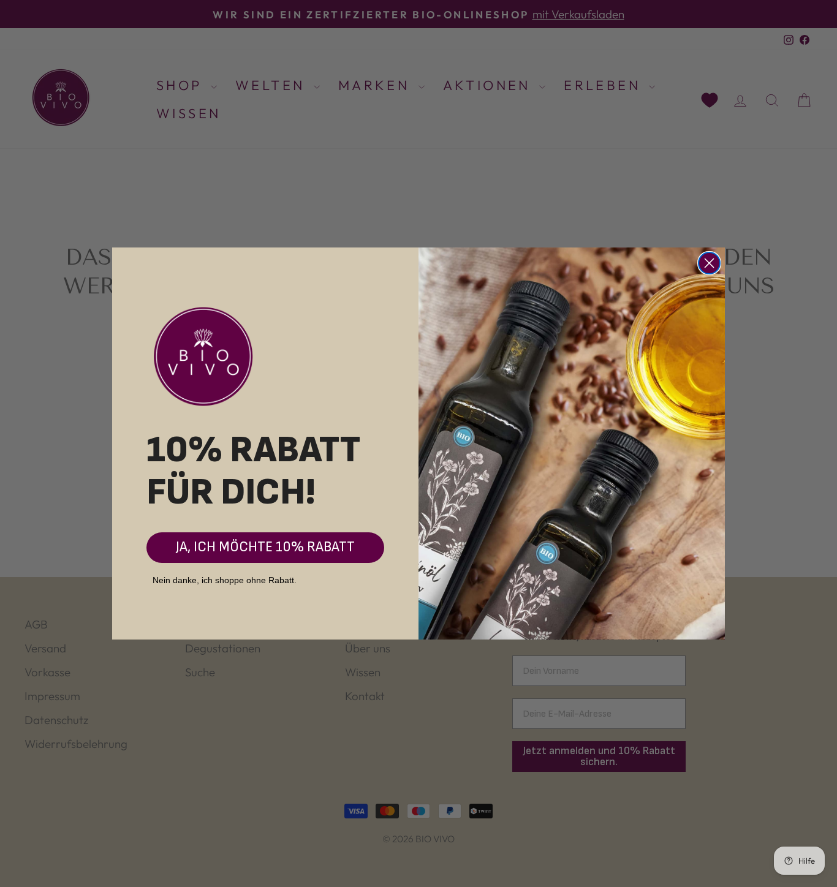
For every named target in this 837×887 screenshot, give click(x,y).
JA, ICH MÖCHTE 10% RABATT (265, 547)
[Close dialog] (709, 263)
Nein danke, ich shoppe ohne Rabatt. (225, 580)
